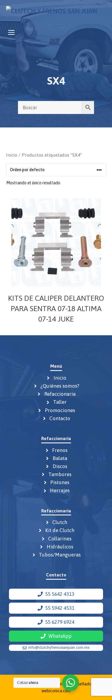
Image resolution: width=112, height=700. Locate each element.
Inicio (11, 155)
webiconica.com (56, 690)
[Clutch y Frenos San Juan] (51, 13)
